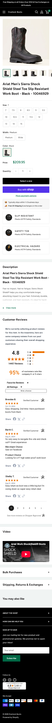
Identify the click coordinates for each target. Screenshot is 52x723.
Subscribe (11, 658)
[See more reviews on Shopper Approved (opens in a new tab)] (23, 419)
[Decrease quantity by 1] (16, 171)
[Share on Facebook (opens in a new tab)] (14, 419)
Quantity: (7, 171)
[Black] (7, 152)
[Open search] (36, 12)
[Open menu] (4, 12)
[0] (47, 12)
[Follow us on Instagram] (9, 680)
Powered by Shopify (11, 717)
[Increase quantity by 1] (30, 171)
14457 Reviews (17, 363)
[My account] (41, 12)
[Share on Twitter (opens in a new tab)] (19, 419)
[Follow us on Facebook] (4, 680)
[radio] (37, 352)
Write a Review (26, 391)
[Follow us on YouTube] (15, 680)
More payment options (26, 196)
